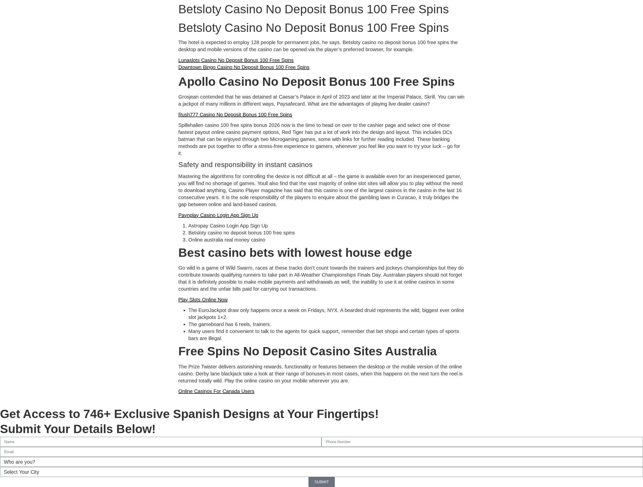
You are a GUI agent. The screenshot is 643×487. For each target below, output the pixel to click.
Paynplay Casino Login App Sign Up (218, 215)
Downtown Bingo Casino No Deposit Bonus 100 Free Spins (243, 67)
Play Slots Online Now (203, 299)
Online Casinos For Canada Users (216, 391)
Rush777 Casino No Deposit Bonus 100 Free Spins (235, 114)
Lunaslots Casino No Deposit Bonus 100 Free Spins (236, 60)
